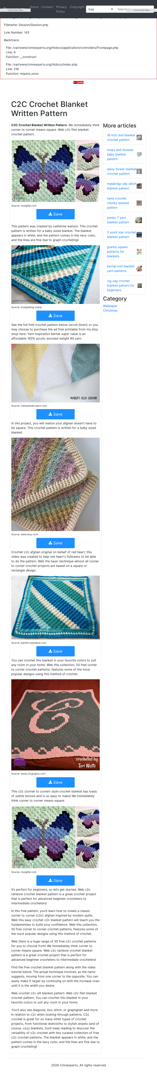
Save (57, 214)
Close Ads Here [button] (15, 10)
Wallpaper (110, 306)
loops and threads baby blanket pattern (120, 154)
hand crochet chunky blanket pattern (118, 202)
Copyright (77, 7)
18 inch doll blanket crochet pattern (121, 137)
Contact (47, 7)
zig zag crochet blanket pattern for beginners (120, 285)
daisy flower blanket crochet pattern (122, 171)
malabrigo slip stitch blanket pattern (122, 186)
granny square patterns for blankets (117, 251)
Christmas (110, 310)
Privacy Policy (61, 9)
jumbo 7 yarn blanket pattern (118, 220)
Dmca (34, 7)
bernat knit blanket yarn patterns (120, 268)
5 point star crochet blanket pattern (121, 234)
